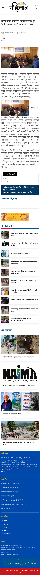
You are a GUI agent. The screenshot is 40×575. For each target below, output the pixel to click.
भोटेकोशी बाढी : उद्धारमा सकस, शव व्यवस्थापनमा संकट (18, 357)
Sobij (19, 572)
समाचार (6, 524)
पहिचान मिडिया (9, 33)
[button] (3, 6)
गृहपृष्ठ (5, 521)
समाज (5, 527)
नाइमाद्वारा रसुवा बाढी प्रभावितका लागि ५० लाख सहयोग (19, 385)
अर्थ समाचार (7, 534)
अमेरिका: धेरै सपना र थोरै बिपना (12, 414)
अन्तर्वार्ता (6, 530)
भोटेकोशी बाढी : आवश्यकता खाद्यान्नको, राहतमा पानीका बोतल (19, 443)
